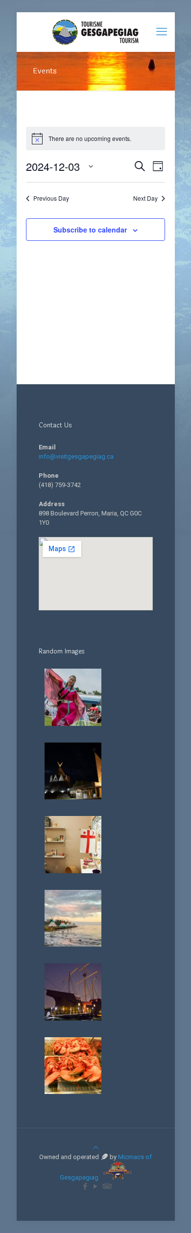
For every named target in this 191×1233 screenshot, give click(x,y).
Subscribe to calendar (90, 229)
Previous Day (51, 198)
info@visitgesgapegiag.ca (76, 456)
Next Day (145, 198)
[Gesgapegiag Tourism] (95, 32)
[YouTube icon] (95, 1186)
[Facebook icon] (85, 1186)
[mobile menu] (161, 31)
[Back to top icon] (96, 1147)
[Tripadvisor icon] (106, 1186)
